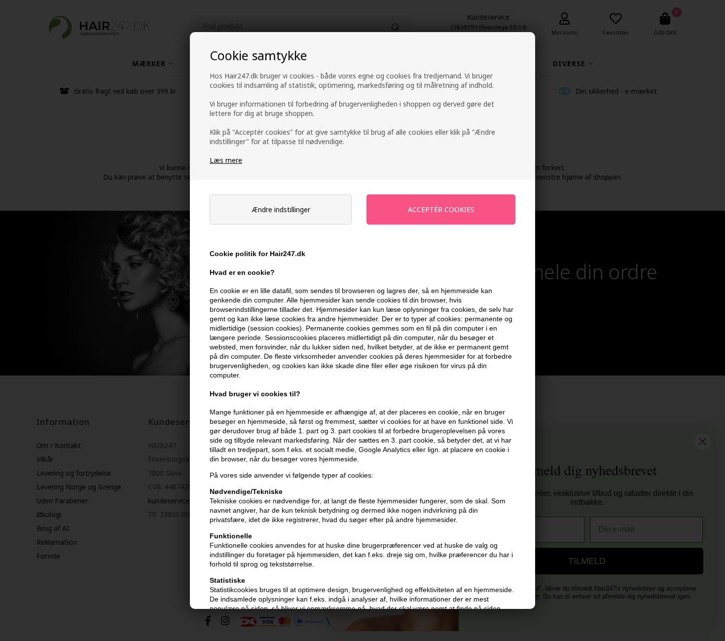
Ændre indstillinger (281, 209)
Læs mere (226, 160)
